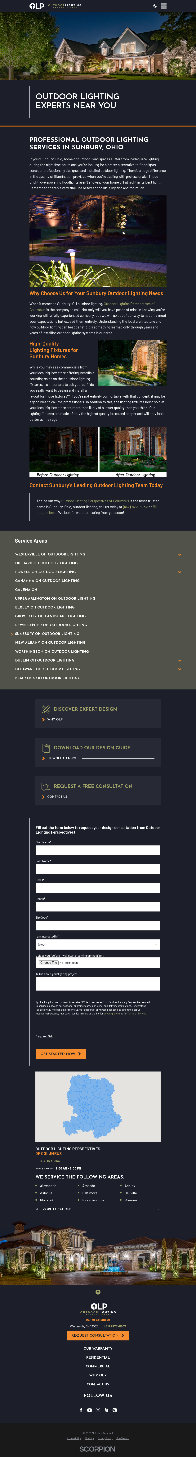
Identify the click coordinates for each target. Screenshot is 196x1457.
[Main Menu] (164, 6)
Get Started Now (58, 1054)
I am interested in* (47, 936)
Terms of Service (136, 1013)
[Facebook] (81, 1410)
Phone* (40, 898)
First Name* (43, 842)
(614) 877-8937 (135, 507)
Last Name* (43, 861)
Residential (98, 1358)
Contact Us (98, 1384)
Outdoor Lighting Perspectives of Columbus (95, 501)
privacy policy (111, 1013)
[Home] (55, 6)
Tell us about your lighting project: (57, 974)
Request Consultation (94, 1336)
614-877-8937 (50, 1160)
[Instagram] (98, 1410)
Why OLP (98, 1375)
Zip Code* (42, 917)
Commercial (98, 1366)
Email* (40, 880)
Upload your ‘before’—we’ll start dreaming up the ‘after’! (70, 955)
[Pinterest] (115, 1410)
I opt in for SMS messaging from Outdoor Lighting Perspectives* (83, 1028)
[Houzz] (106, 1410)
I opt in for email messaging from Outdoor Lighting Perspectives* (83, 998)
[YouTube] (89, 1410)
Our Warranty (98, 1349)
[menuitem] (92, 554)
